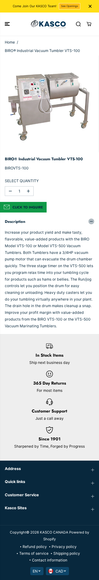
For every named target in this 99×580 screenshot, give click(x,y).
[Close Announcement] (90, 6)
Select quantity (22, 181)
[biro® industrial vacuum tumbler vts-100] (50, 104)
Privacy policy (64, 546)
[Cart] (89, 24)
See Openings (69, 6)
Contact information (49, 560)
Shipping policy (66, 553)
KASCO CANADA (54, 532)
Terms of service (34, 553)
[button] (8, 24)
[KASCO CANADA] (48, 24)
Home (10, 42)
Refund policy (35, 546)
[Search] (78, 24)
